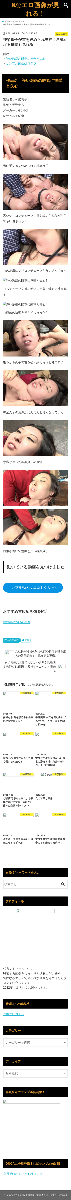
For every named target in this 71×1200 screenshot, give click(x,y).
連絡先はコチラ (13, 1014)
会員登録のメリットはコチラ (22, 1173)
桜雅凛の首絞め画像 (16, 622)
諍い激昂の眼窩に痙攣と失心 (25, 58)
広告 (27, 640)
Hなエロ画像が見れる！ (35, 9)
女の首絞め (12, 640)
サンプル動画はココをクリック (33, 588)
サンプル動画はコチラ (21, 63)
